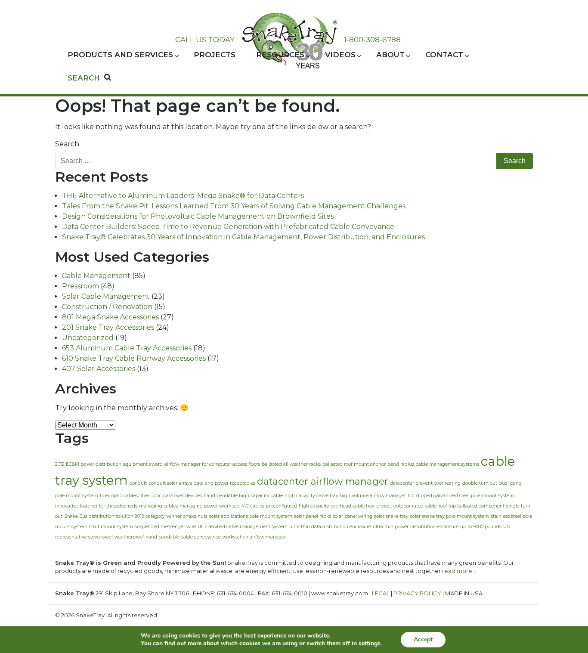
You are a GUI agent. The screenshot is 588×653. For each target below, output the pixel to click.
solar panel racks (312, 516)
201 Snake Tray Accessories (108, 327)
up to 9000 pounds (480, 526)
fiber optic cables (119, 495)
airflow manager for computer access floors (212, 464)
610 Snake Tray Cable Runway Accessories (134, 358)
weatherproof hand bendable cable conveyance (168, 537)
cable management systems (447, 464)
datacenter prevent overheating (425, 483)
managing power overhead (209, 506)
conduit (138, 483)
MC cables (252, 506)
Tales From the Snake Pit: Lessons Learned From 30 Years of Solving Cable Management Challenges (233, 206)
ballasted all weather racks (291, 464)
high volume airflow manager (373, 495)
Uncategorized (88, 338)
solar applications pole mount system (250, 516)
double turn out (479, 483)
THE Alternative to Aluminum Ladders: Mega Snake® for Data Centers (183, 196)
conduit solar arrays (170, 483)
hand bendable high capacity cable (243, 495)
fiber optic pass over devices (170, 495)
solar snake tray (391, 516)
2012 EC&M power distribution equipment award (109, 464)
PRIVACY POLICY (417, 593)
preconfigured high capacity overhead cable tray (320, 506)
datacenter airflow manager (322, 481)
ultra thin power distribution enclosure (415, 526)
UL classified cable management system (243, 526)
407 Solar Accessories (98, 369)
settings (370, 643)
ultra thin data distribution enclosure (330, 526)
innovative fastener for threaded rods (96, 506)
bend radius (400, 464)
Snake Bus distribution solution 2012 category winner (123, 516)
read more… (459, 570)
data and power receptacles (224, 483)
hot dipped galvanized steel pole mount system (461, 495)
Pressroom (80, 286)
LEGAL (381, 593)
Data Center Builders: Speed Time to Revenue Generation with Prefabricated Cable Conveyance (228, 227)
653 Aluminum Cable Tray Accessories (127, 348)
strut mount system (111, 526)
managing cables (158, 506)
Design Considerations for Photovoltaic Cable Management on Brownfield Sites (198, 216)
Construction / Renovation (107, 307)
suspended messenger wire (165, 526)
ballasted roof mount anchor (354, 464)
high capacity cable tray (311, 495)
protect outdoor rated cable (406, 506)
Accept (423, 639)
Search (67, 144)
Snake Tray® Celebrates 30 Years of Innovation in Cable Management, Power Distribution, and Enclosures (243, 237)
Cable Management (96, 276)
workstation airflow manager (254, 537)
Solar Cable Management (106, 296)
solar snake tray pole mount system (449, 516)
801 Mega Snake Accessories (110, 317)
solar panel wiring (352, 516)
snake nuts (195, 516)
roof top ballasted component (471, 506)
